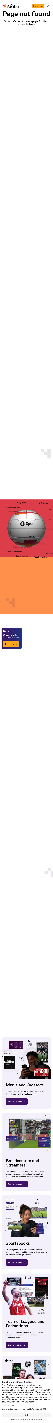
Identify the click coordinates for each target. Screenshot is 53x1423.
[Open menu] (48, 5)
